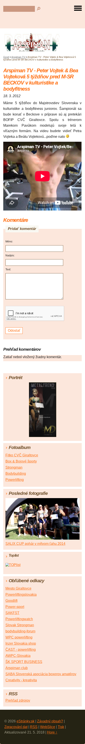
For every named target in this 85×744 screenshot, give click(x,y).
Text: (8, 269)
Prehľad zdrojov (17, 700)
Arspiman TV (18, 57)
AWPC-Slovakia (18, 656)
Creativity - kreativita (21, 680)
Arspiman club (16, 668)
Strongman (13, 467)
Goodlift (11, 600)
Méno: (9, 241)
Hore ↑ (52, 732)
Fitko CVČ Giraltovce (21, 455)
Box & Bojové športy (21, 461)
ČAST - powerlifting (20, 649)
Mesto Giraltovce (18, 588)
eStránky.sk (25, 721)
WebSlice (47, 727)
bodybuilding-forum (20, 631)
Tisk (61, 727)
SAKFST (12, 613)
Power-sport (14, 607)
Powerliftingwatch (19, 619)
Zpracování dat (15, 727)
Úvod (6, 57)
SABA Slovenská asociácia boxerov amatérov (40, 674)
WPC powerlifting (18, 637)
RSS (33, 727)
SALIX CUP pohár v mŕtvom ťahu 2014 (35, 543)
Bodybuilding (15, 473)
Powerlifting (14, 480)
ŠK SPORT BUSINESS (23, 662)
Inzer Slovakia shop (20, 643)
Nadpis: (10, 255)
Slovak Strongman (19, 625)
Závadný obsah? (50, 721)
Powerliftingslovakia (21, 594)
